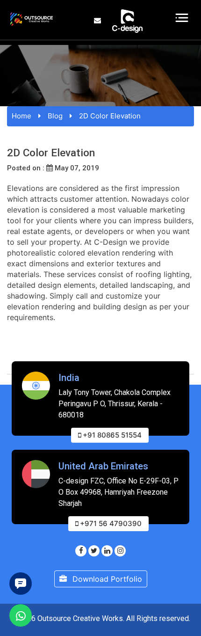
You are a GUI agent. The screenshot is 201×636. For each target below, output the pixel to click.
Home (21, 115)
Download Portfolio (106, 579)
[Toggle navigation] (182, 18)
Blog (55, 115)
